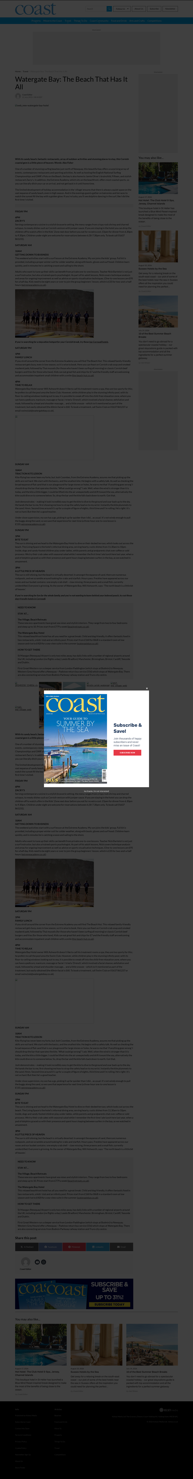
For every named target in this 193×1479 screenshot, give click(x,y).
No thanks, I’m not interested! (96, 791)
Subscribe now (127, 753)
